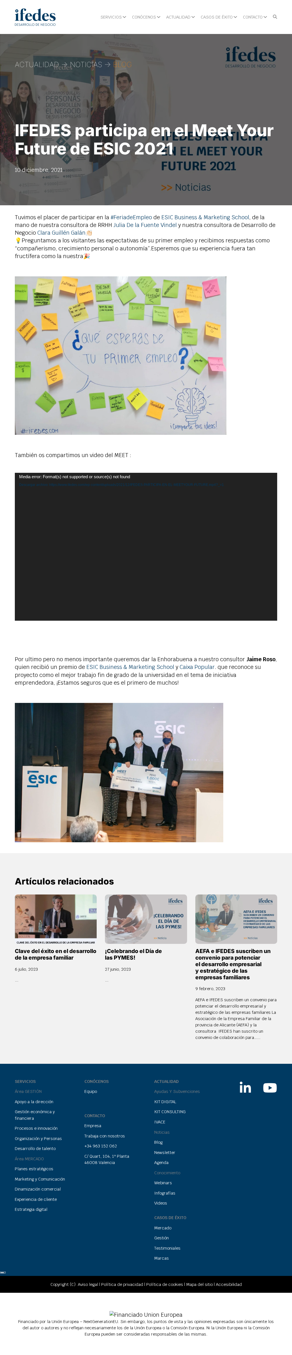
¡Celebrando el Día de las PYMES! (133, 954)
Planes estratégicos (34, 1168)
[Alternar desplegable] (124, 17)
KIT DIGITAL (165, 1101)
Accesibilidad (229, 1284)
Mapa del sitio (199, 1284)
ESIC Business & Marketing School (205, 217)
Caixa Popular (197, 667)
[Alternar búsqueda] (275, 17)
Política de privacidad (122, 1284)
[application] (146, 547)
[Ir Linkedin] (245, 1085)
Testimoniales (167, 1248)
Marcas (161, 1258)
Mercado (162, 1228)
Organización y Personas (38, 1138)
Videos (160, 1203)
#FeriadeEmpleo (131, 217)
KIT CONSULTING (170, 1111)
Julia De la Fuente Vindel (145, 225)
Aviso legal (88, 1284)
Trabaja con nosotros (104, 1136)
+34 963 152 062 (100, 1146)
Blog (158, 1142)
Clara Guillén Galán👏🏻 (64, 232)
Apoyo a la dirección (34, 1101)
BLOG (122, 64)
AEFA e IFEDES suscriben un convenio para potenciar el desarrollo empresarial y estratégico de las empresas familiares (233, 964)
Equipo (90, 1091)
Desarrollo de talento (35, 1148)
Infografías (164, 1193)
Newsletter (164, 1152)
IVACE (159, 1122)
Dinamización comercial (38, 1189)
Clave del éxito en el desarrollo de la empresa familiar (55, 954)
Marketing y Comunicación (40, 1179)
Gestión (161, 1238)
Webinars (163, 1182)
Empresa (92, 1125)
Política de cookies (164, 1284)
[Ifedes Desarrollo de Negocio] (35, 17)
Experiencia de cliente (36, 1199)
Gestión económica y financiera (35, 1115)
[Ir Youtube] (270, 1085)
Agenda (161, 1162)
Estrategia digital (31, 1209)
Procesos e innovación (36, 1128)
